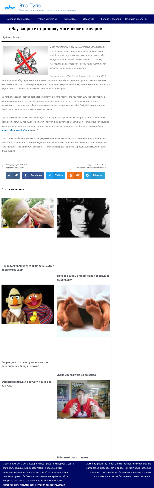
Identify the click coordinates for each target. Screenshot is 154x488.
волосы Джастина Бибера (15, 130)
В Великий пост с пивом (72, 457)
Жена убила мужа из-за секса (76, 374)
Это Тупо (29, 5)
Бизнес (16, 37)
